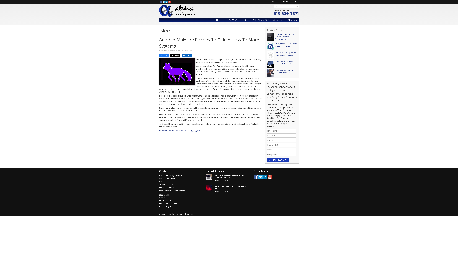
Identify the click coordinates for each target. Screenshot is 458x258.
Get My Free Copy (277, 160)
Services (245, 20)
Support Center (284, 2)
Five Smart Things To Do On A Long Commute (285, 53)
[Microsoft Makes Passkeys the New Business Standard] (209, 177)
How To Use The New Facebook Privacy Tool (284, 62)
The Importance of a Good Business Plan (284, 71)
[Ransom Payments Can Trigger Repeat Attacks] (209, 188)
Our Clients (278, 20)
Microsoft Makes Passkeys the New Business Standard (229, 176)
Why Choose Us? (261, 20)
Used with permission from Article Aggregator (179, 130)
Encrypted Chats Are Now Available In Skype (286, 45)
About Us (292, 20)
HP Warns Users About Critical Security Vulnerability (284, 36)
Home (272, 2)
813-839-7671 (286, 13)
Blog (297, 2)
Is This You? (232, 20)
